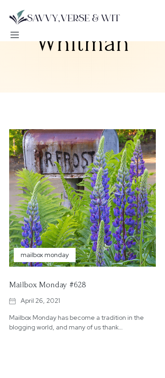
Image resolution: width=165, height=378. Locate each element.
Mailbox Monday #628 (47, 284)
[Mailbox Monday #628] (82, 198)
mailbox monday (45, 255)
